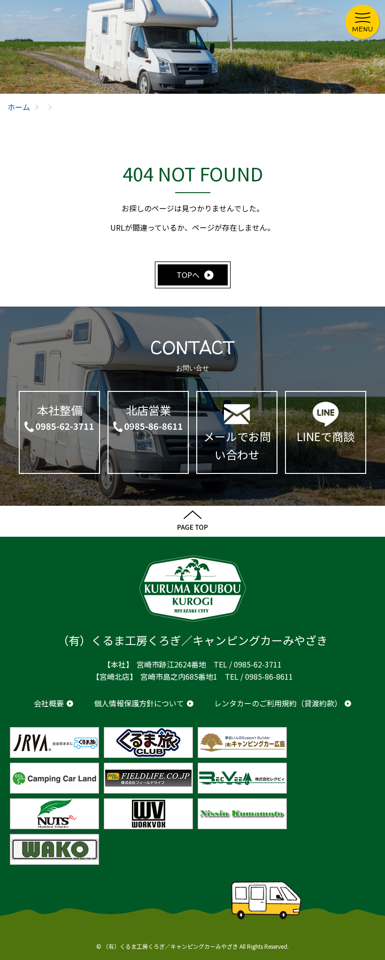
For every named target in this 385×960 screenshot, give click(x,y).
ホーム (19, 106)
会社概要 (49, 703)
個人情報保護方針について (139, 703)
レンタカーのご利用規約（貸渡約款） (278, 703)
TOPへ (188, 274)
